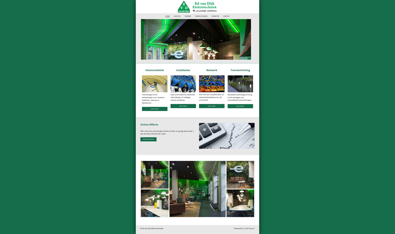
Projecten (215, 16)
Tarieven (188, 16)
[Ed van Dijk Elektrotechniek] (197, 6)
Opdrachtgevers (201, 16)
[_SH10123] (240, 203)
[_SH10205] (197, 189)
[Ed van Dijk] (155, 203)
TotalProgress (249, 228)
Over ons (177, 16)
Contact (226, 16)
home (167, 16)
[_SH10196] (155, 175)
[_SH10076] (240, 175)
